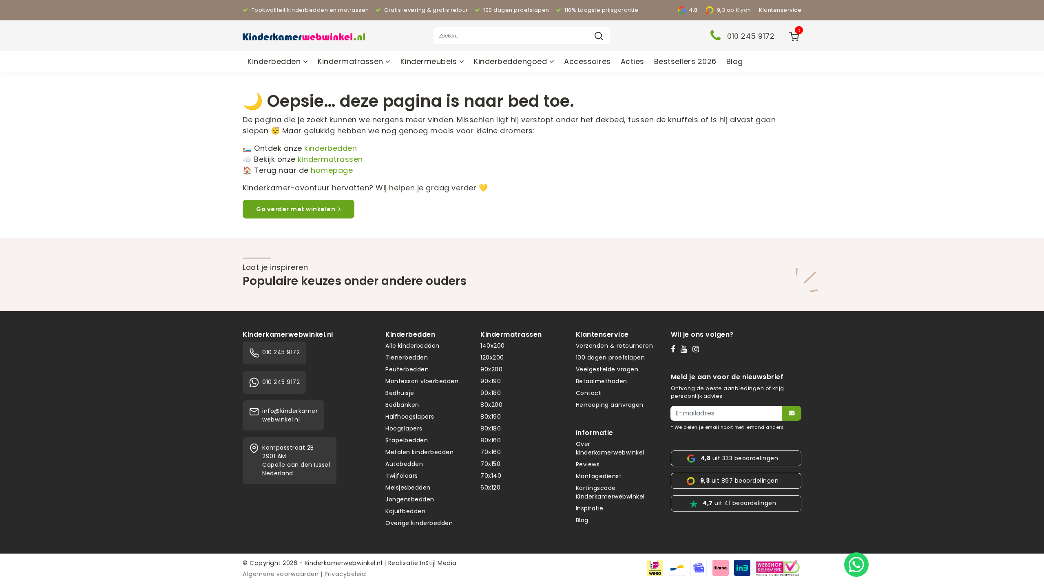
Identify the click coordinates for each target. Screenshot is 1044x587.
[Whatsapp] (856, 564)
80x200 (491, 405)
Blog (734, 61)
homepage (332, 170)
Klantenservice (780, 10)
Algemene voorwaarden (281, 574)
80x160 (490, 440)
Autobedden (404, 464)
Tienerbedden (406, 357)
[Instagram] (697, 349)
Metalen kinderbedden (419, 452)
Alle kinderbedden (412, 346)
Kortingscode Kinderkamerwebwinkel (610, 492)
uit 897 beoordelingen (739, 481)
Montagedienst (599, 476)
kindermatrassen (330, 159)
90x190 (490, 381)
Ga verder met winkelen (295, 209)
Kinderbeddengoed (511, 61)
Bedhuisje (399, 393)
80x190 (490, 417)
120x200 (492, 357)
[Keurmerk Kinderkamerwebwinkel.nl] (777, 567)
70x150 (490, 464)
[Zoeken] (598, 36)
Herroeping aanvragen (610, 405)
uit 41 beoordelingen (739, 503)
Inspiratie (590, 508)
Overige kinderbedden (419, 523)
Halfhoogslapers (409, 417)
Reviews (588, 464)
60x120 (490, 487)
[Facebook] (675, 349)
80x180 (490, 428)
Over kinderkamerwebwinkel (610, 448)
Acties (632, 61)
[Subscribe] (791, 413)
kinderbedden (330, 148)
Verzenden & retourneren (614, 346)
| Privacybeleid (343, 574)
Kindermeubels (429, 61)
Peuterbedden (407, 369)
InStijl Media (437, 563)
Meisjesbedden (408, 487)
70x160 (490, 452)
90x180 (490, 393)
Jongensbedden (409, 499)
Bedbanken (402, 405)
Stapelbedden (406, 440)
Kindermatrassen (351, 61)
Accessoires (587, 61)
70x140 (490, 476)
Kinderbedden (275, 61)
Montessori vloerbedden (421, 381)
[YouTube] (686, 349)
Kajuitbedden (405, 511)
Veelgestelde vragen (607, 369)
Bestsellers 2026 (685, 61)
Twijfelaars (401, 476)
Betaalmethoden (601, 381)
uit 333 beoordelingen (739, 458)
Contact (589, 393)
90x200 (491, 369)
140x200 (492, 346)
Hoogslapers (403, 428)
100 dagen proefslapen (610, 357)
